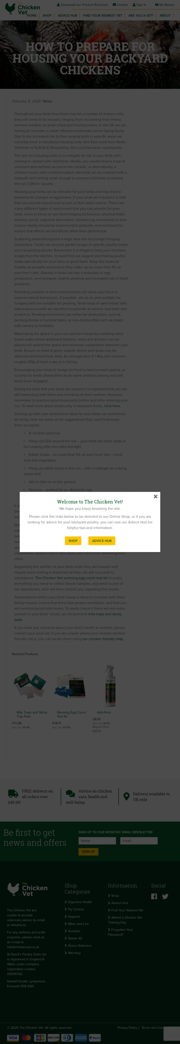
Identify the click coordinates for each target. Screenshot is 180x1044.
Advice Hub (102, 541)
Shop (73, 541)
